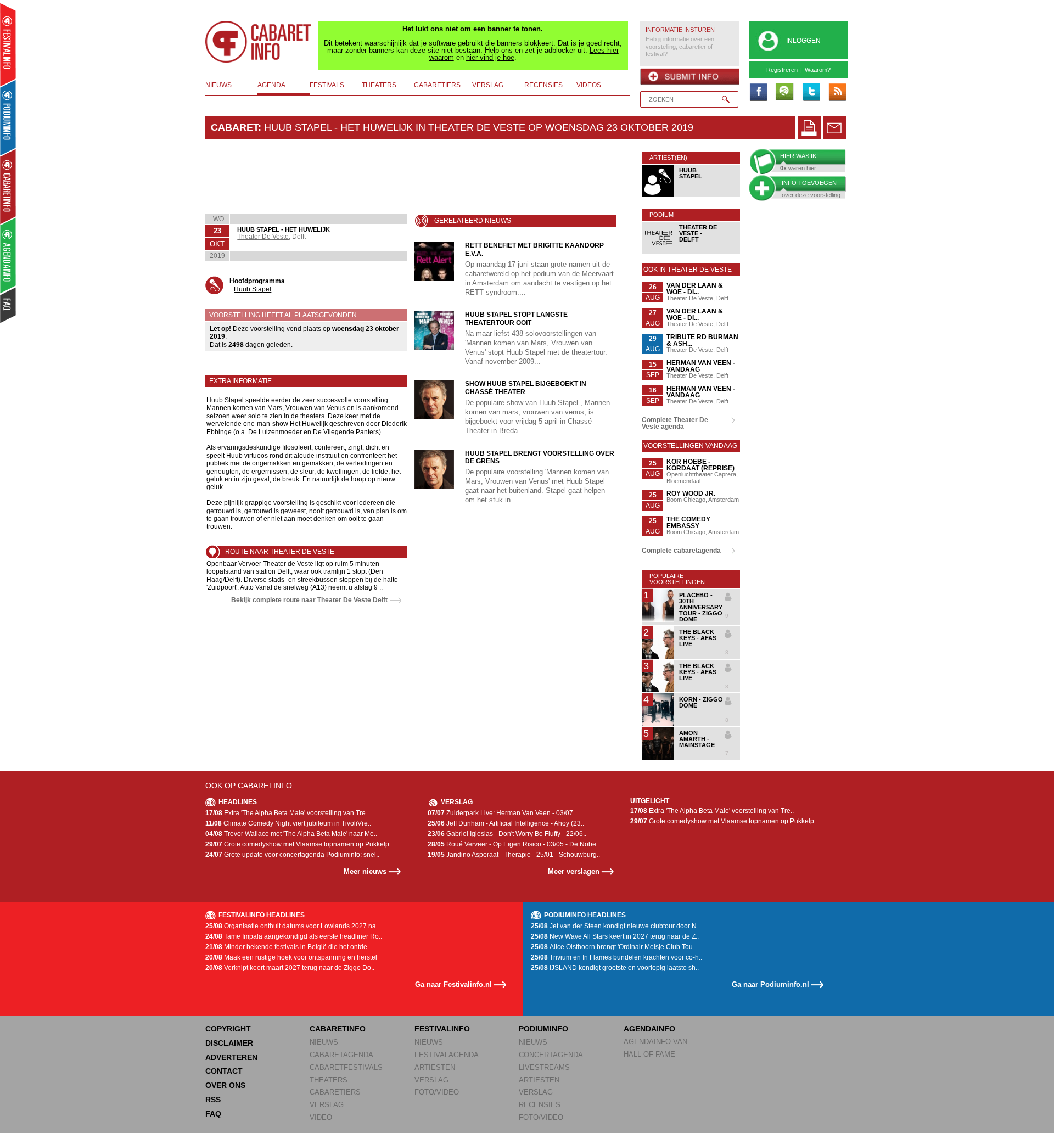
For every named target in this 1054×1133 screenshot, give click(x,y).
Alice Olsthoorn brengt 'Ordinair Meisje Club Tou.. (613, 947)
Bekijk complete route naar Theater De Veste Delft (309, 600)
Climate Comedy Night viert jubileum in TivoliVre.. (288, 823)
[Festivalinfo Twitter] (810, 92)
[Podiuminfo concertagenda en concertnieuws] (8, 117)
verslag (487, 85)
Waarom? (818, 69)
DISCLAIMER (229, 1043)
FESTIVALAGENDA (446, 1055)
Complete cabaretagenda (681, 550)
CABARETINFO (338, 1028)
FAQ (213, 1113)
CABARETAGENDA (341, 1055)
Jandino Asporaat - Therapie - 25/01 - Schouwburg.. (514, 854)
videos (588, 85)
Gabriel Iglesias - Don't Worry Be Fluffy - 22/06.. (507, 834)
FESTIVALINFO (442, 1028)
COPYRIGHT (228, 1028)
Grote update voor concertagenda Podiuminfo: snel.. (292, 854)
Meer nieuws (365, 871)
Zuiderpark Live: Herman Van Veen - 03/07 (500, 813)
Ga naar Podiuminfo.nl (770, 984)
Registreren (782, 69)
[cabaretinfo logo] (258, 42)
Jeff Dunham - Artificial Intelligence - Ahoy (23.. (506, 823)
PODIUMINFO (543, 1028)
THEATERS (328, 1080)
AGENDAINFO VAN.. (658, 1041)
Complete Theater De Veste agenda (675, 423)
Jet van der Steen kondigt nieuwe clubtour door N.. (615, 926)
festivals (327, 85)
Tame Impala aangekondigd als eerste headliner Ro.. (293, 936)
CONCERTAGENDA (551, 1055)
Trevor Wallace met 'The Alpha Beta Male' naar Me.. (291, 834)
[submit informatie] (689, 77)
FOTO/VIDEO (436, 1092)
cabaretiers (437, 85)
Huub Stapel (252, 289)
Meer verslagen (573, 871)
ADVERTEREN (231, 1057)
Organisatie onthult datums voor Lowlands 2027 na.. (292, 926)
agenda (271, 85)
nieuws (218, 85)
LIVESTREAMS (544, 1067)
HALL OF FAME (649, 1054)
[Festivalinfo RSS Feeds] (837, 92)
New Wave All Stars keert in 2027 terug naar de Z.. (615, 936)
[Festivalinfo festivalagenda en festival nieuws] (8, 45)
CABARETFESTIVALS (346, 1067)
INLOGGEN (803, 40)
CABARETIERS (335, 1092)
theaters (379, 85)
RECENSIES (539, 1105)
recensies (543, 85)
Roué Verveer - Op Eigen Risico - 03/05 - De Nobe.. (513, 844)
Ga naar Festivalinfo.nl (453, 984)
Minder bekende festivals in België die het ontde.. (288, 947)
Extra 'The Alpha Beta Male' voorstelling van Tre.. (287, 813)
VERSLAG (327, 1105)
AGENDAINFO (649, 1028)
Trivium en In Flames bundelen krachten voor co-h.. (616, 957)
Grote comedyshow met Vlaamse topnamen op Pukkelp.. (299, 844)
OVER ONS (225, 1085)
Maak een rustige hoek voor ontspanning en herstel (291, 957)
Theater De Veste (263, 236)
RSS (213, 1099)
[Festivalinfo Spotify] (784, 92)
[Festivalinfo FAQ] (8, 305)
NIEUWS (324, 1042)
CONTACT (224, 1071)
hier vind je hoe (490, 57)
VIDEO (321, 1117)
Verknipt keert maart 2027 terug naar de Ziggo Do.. (289, 967)
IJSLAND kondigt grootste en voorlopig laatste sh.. (615, 967)
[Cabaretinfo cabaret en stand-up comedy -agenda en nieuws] (8, 186)
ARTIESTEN (434, 1067)
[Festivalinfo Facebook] (758, 92)
